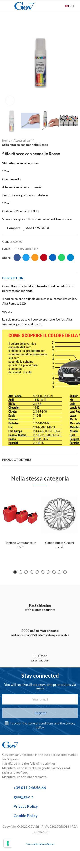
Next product (74, 143)
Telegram (70, 257)
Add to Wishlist (38, 228)
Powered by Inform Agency (40, 844)
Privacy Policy (26, 806)
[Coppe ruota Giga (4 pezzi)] (59, 514)
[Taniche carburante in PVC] (20, 514)
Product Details (16, 459)
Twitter (26, 257)
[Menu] (4, 6)
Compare (13, 228)
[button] (6, 61)
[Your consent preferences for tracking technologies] (8, 843)
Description (13, 278)
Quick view (27, 517)
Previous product (63, 143)
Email (34, 257)
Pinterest (43, 257)
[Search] (60, 6)
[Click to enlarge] (10, 100)
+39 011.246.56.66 (30, 787)
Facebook (17, 257)
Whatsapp (61, 257)
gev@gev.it (23, 797)
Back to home (69, 143)
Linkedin (52, 257)
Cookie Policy (26, 815)
